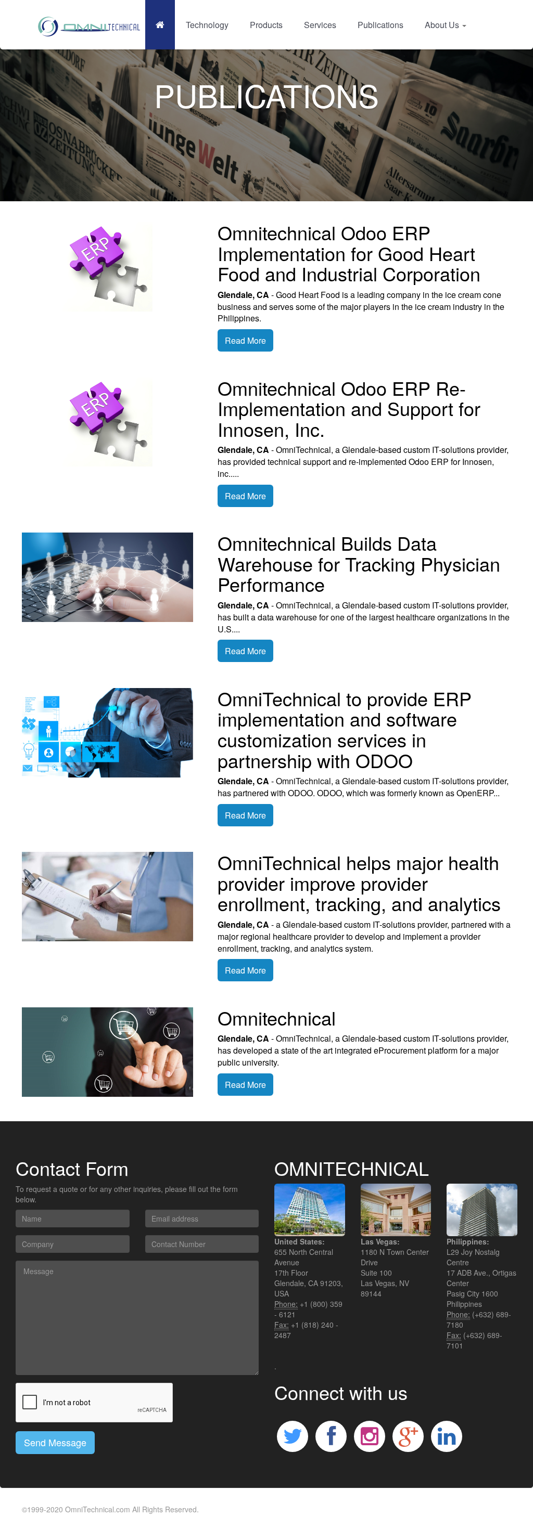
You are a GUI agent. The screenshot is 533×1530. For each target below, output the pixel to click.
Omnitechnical (277, 1017)
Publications (380, 25)
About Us (443, 25)
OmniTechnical (89, 1509)
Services (320, 25)
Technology (207, 25)
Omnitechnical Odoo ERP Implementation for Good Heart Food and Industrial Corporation (349, 253)
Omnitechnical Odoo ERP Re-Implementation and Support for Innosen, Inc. (349, 408)
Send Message (55, 1442)
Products (266, 25)
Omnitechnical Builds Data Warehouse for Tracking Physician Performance (359, 563)
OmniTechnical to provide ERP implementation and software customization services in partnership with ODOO (345, 729)
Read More (245, 340)
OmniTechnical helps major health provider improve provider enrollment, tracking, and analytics (359, 882)
